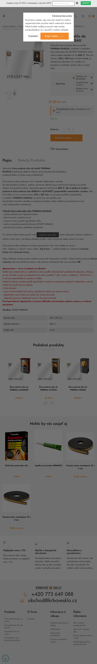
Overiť (86, 3)
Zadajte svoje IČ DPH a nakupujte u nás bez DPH (28, 3)
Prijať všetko (51, 36)
